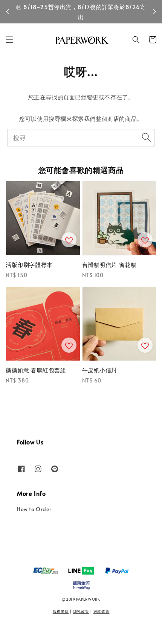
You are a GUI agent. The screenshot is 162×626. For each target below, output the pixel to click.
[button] (9, 39)
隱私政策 (81, 611)
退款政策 (101, 611)
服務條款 (61, 611)
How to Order (34, 509)
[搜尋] (146, 137)
